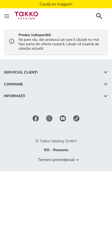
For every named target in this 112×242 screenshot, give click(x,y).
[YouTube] (63, 118)
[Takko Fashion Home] (26, 15)
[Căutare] (99, 15)
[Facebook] (36, 118)
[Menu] (7, 15)
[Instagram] (49, 118)
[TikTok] (76, 118)
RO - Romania (56, 149)
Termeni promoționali (56, 159)
